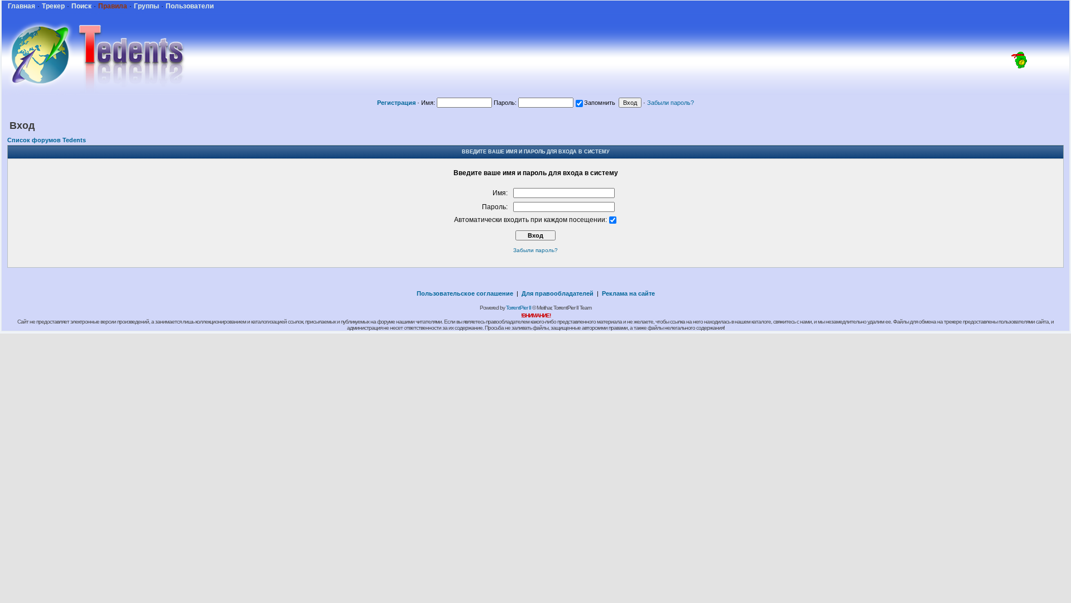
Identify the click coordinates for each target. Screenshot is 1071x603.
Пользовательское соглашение (465, 293)
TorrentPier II (518, 308)
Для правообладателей (558, 293)
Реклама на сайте (628, 293)
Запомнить (599, 102)
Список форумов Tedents (46, 140)
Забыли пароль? (670, 102)
